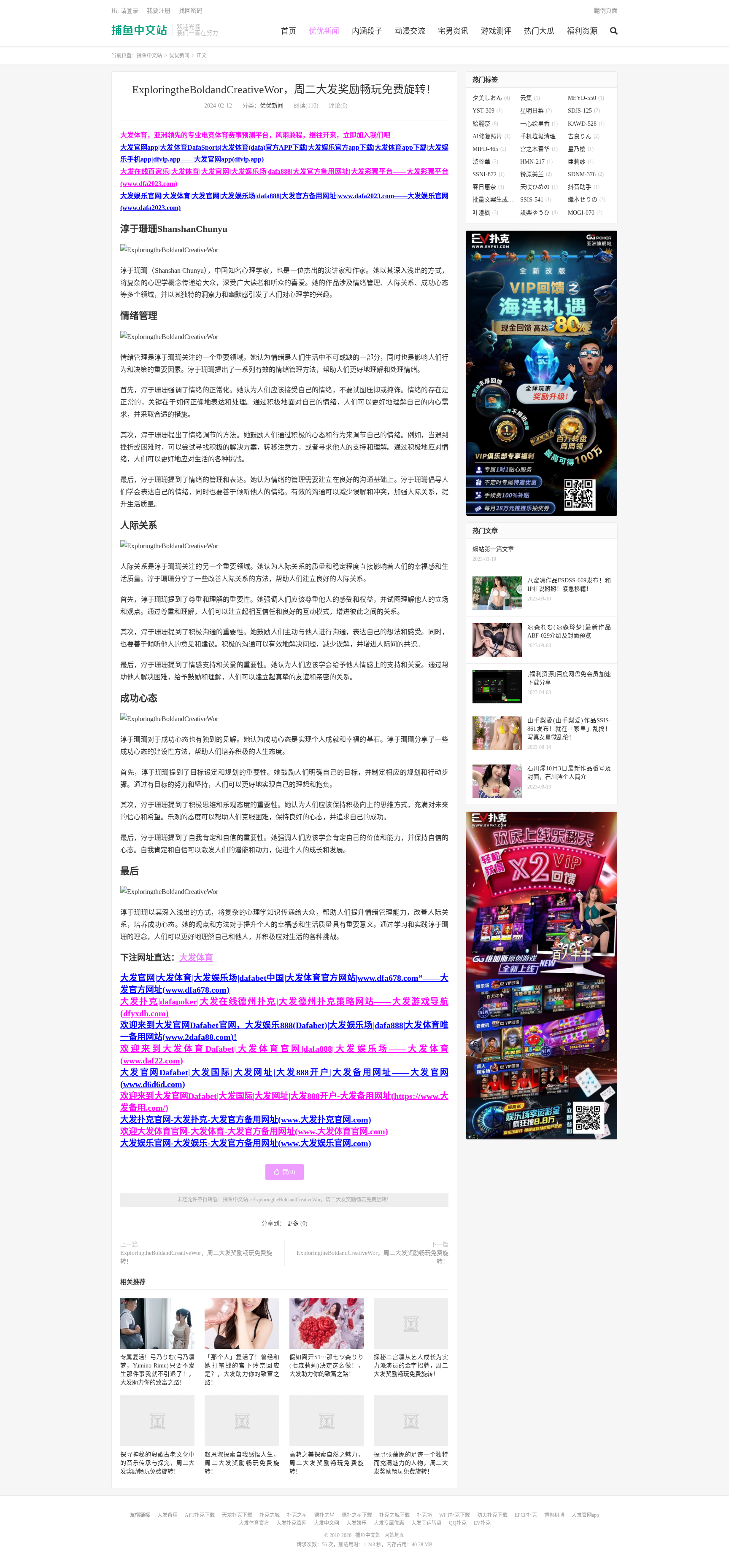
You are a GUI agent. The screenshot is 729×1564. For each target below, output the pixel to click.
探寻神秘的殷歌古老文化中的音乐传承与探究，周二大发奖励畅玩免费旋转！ (157, 1463)
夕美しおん (491, 98)
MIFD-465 (489, 149)
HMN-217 (536, 162)
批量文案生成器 (494, 200)
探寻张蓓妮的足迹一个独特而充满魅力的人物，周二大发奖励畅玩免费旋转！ (411, 1463)
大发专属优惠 (389, 1523)
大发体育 (196, 957)
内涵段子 (367, 31)
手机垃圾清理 (542, 136)
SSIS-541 (535, 200)
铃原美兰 (536, 174)
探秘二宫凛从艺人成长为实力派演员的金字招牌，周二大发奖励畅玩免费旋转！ (411, 1365)
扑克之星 (297, 1515)
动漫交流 (410, 31)
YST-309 (487, 111)
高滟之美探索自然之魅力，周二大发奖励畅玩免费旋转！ (326, 1463)
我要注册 (158, 11)
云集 (530, 98)
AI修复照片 (491, 136)
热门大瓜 (539, 31)
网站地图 (394, 1535)
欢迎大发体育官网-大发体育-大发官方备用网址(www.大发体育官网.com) (254, 1131)
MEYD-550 (586, 98)
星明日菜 (536, 111)
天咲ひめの (539, 187)
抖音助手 (583, 187)
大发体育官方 (254, 1523)
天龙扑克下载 (237, 1515)
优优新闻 (324, 31)
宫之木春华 (539, 149)
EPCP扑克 (526, 1515)
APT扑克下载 (200, 1515)
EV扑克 (482, 1523)
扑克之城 (269, 1515)
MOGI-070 (585, 213)
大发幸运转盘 (426, 1523)
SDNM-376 (586, 174)
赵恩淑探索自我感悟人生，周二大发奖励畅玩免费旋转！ (242, 1463)
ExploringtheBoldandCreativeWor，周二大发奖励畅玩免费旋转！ (284, 89)
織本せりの (586, 200)
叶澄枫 (485, 213)
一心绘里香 (539, 124)
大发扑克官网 (291, 1523)
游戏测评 (496, 31)
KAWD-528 (586, 124)
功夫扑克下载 (492, 1515)
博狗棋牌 (554, 1515)
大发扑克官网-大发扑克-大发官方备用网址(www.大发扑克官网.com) (245, 1119)
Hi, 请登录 (124, 11)
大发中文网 (326, 1523)
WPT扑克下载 (454, 1515)
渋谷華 (485, 162)
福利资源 (582, 31)
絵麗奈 (485, 124)
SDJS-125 (584, 111)
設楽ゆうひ (539, 213)
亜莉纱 (581, 162)
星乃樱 (581, 149)
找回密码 (190, 11)
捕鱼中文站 (139, 30)
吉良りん (583, 136)
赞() (288, 1172)
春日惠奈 (488, 187)
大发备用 (167, 1515)
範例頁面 (606, 11)
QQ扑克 (458, 1523)
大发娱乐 (356, 1523)
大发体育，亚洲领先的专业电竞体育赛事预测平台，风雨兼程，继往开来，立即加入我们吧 (255, 135)
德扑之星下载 (357, 1515)
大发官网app (585, 1515)
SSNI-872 (488, 174)
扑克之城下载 (394, 1515)
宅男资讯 (453, 31)
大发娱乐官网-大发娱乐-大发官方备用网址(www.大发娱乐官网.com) (245, 1143)
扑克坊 (424, 1515)
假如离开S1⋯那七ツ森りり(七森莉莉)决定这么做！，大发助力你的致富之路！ (326, 1365)
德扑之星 (324, 1515)
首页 (288, 31)
